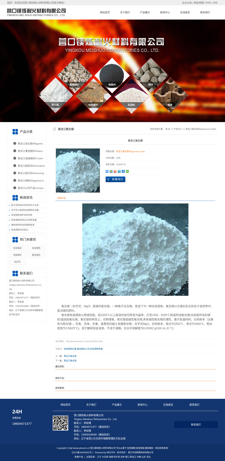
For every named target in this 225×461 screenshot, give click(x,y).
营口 (127, 457)
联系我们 (205, 12)
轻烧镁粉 (36, 248)
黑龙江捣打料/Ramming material (32, 173)
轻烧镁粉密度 (96, 349)
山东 (144, 457)
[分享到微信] (127, 171)
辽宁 (99, 457)
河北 (148, 457)
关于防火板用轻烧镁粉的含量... (25, 210)
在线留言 (185, 12)
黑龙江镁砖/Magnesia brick (32, 180)
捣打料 (17, 262)
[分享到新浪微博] (115, 171)
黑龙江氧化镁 (70, 356)
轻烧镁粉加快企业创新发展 (24, 220)
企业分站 (187, 2)
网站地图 (199, 2)
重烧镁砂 (36, 255)
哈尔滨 (117, 457)
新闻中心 (165, 12)
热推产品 (79, 457)
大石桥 (105, 457)
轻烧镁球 (17, 248)
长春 (139, 457)
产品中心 (178, 129)
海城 (111, 457)
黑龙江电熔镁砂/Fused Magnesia (32, 158)
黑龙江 (133, 457)
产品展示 (145, 12)
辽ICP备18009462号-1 (82, 452)
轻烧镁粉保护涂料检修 (21, 215)
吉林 (122, 457)
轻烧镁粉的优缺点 (19, 230)
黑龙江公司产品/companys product (32, 188)
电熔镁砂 (17, 255)
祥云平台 (111, 452)
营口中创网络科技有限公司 (140, 452)
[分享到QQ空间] (111, 171)
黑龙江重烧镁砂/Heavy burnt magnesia (32, 151)
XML (215, 2)
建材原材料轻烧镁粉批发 (22, 225)
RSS (208, 2)
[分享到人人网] (123, 171)
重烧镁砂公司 (83, 349)
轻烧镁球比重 (70, 349)
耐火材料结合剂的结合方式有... (25, 205)
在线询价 (115, 179)
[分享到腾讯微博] (119, 171)
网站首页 (105, 12)
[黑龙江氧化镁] (78, 170)
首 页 (167, 129)
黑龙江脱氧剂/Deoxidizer (31, 165)
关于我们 (125, 12)
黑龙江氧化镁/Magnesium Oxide (32, 143)
